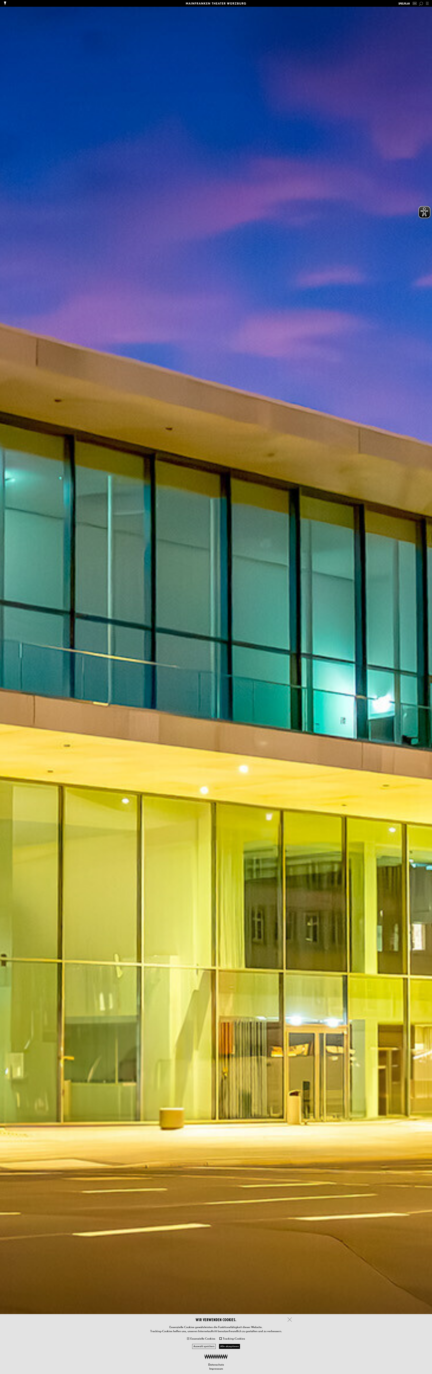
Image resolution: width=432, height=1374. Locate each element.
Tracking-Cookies (234, 1338)
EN (414, 3)
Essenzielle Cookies (202, 1338)
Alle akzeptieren (229, 1346)
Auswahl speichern (203, 1346)
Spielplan (404, 3)
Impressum (216, 1368)
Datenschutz (216, 1364)
